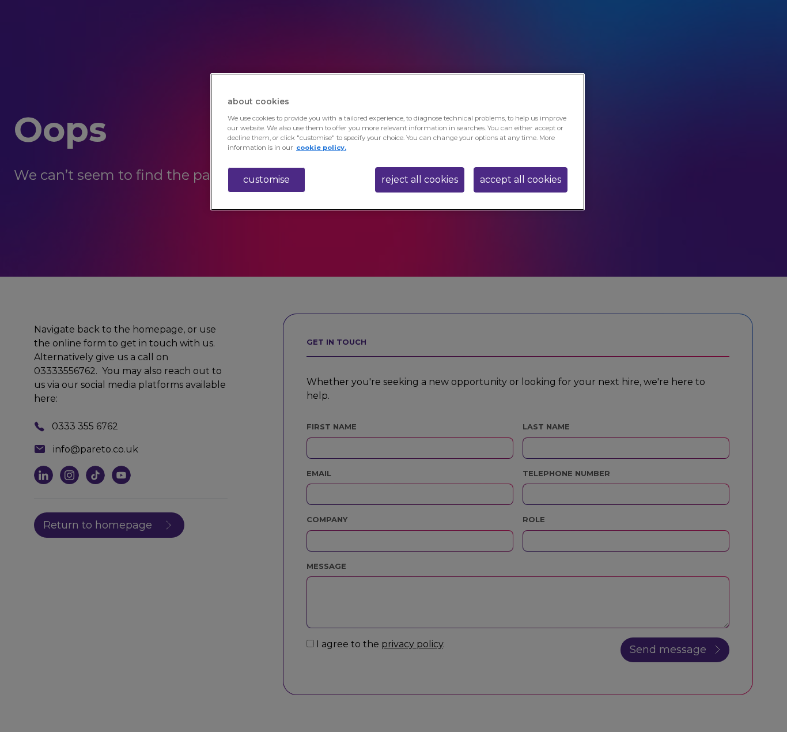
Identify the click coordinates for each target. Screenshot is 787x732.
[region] (397, 141)
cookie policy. (321, 148)
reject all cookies (419, 179)
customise (266, 179)
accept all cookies (520, 179)
